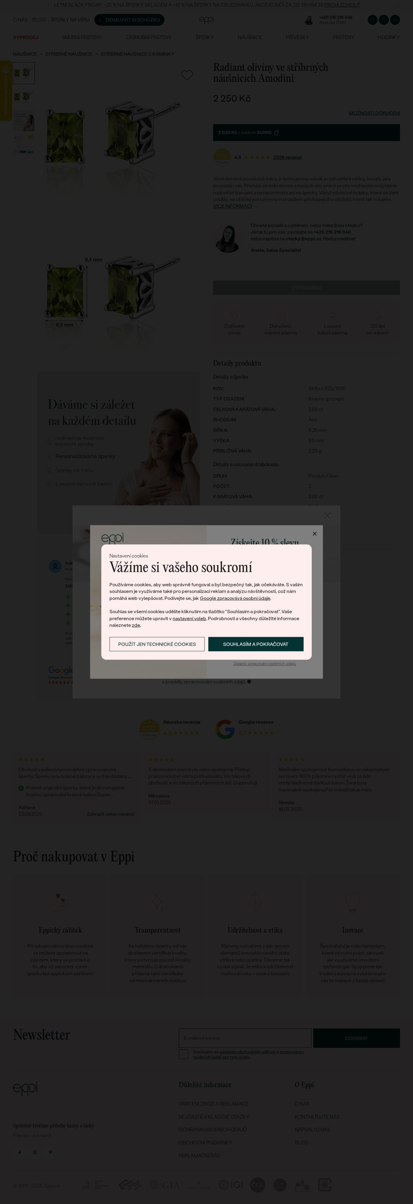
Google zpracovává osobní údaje (235, 598)
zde (136, 625)
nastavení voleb (189, 618)
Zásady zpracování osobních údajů (264, 663)
